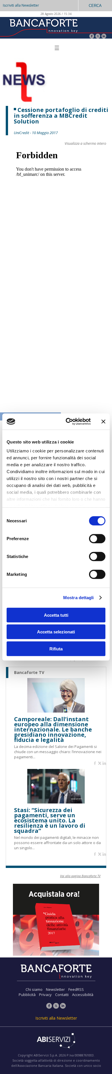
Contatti (62, 994)
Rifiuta (56, 648)
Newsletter (55, 989)
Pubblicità (27, 994)
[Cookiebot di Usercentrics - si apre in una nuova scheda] (68, 421)
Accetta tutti (56, 614)
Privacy (45, 994)
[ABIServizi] (56, 1041)
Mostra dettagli (78, 597)
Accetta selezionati (56, 631)
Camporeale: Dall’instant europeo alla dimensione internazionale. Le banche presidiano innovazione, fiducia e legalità (53, 729)
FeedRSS (76, 989)
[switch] (97, 538)
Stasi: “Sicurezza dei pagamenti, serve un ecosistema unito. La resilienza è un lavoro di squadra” (49, 820)
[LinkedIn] (103, 37)
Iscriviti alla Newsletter (21, 5)
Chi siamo (34, 989)
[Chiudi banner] (103, 422)
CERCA (95, 5)
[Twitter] (97, 37)
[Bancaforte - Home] (43, 27)
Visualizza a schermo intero (85, 143)
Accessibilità (82, 994)
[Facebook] (91, 37)
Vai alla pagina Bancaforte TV (80, 876)
